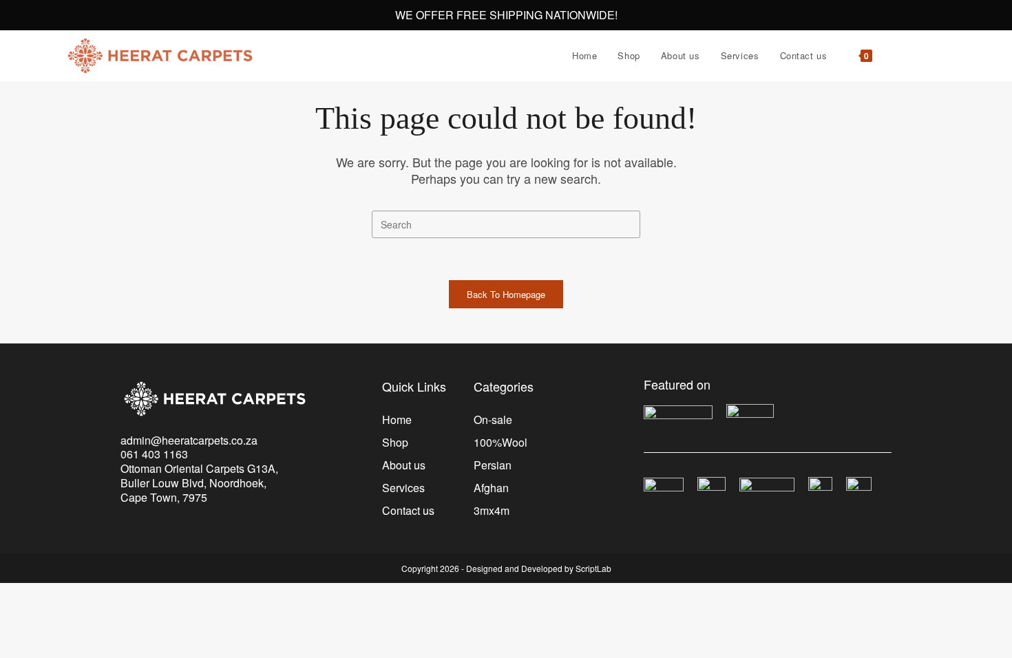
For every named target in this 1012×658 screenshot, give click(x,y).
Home (397, 419)
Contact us (408, 510)
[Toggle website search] (896, 55)
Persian (493, 465)
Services (403, 488)
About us (403, 465)
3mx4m (491, 510)
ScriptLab (593, 568)
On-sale (493, 419)
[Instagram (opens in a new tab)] (944, 56)
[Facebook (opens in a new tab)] (925, 56)
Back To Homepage (506, 294)
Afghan (491, 488)
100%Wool (500, 442)
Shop (395, 442)
